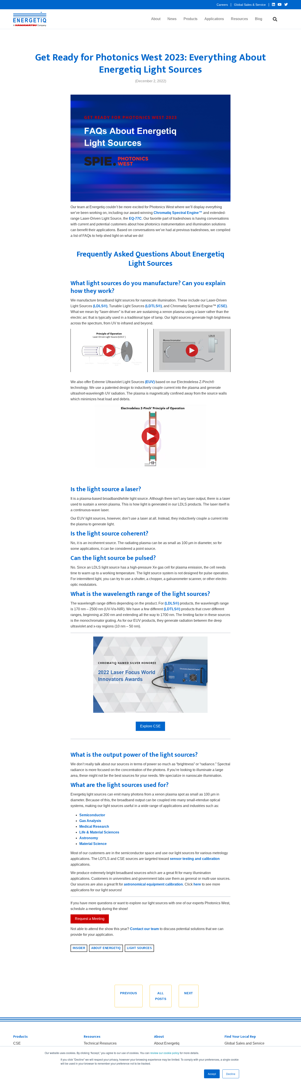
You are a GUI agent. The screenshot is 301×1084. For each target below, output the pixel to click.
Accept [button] (212, 1074)
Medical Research (94, 826)
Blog (258, 19)
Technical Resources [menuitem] (100, 1043)
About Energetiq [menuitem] (166, 1043)
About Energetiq (106, 948)
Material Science (93, 844)
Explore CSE (150, 726)
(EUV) (150, 382)
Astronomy (88, 838)
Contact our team (144, 929)
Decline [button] (230, 1074)
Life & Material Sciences (99, 832)
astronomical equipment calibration (153, 884)
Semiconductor (92, 815)
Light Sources (139, 948)
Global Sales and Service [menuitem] (244, 1043)
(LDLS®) (100, 306)
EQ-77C (135, 218)
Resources (239, 19)
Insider (79, 948)
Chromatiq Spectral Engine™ (178, 213)
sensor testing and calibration (195, 859)
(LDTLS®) (153, 306)
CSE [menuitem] (17, 1043)
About (155, 19)
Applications (214, 19)
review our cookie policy (164, 1053)
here (197, 884)
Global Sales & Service (250, 4)
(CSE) (222, 306)
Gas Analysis (90, 821)
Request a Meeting (89, 919)
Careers (223, 4)
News (172, 19)
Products (190, 19)
